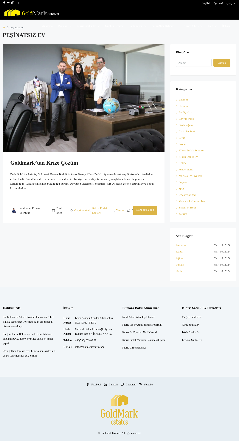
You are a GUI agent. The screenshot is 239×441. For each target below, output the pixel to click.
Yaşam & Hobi (187, 207)
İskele (182, 144)
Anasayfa (47, 26)
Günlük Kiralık (114, 26)
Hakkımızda (135, 26)
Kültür (182, 163)
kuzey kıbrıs (186, 169)
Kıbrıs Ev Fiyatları (132, 332)
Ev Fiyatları (185, 112)
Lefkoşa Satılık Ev (192, 340)
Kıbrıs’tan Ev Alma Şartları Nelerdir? (142, 324)
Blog (210, 26)
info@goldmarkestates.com (89, 347)
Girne (182, 137)
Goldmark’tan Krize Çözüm (44, 163)
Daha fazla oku (145, 209)
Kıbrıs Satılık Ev (86, 26)
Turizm (180, 264)
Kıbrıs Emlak (129, 340)
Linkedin (113, 384)
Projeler (62, 26)
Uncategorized (187, 194)
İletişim (226, 26)
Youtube (148, 384)
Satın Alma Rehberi (163, 26)
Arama (222, 62)
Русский (218, 3)
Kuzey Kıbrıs (191, 26)
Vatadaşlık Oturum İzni (192, 201)
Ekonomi (184, 106)
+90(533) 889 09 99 (85, 340)
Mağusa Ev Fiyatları (190, 175)
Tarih (179, 271)
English (206, 3)
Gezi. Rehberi (187, 131)
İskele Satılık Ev (191, 332)
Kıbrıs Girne (129, 347)
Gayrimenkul (82, 210)
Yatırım (120, 210)
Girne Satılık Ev (190, 324)
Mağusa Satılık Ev (191, 317)
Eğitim (180, 258)
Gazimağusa (186, 125)
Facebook (96, 384)
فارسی (230, 3)
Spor (181, 188)
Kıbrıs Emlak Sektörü (100, 210)
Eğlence (183, 99)
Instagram (131, 384)
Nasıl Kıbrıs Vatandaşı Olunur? (138, 317)
